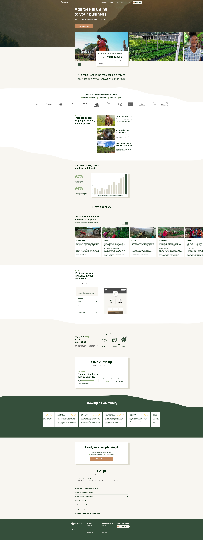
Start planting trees (84, 26)
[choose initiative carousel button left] (123, 223)
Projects (111, 2)
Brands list (104, 525)
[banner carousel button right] (79, 64)
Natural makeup (105, 530)
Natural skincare (105, 532)
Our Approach (104, 2)
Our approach (89, 525)
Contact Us (128, 2)
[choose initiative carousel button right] (126, 223)
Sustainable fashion (105, 527)
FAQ (122, 2)
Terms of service (89, 532)
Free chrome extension (91, 530)
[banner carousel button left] (76, 64)
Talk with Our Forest (101, 458)
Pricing (117, 2)
